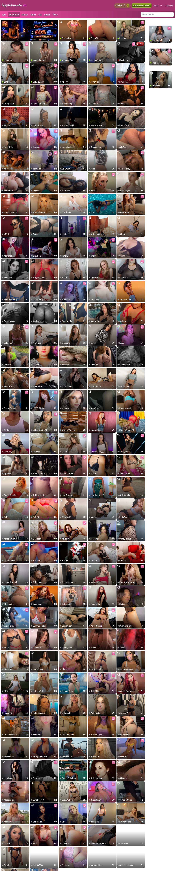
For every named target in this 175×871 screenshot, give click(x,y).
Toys (55, 14)
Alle (4, 14)
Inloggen (169, 5)
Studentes (14, 14)
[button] (157, 5)
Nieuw (24, 14)
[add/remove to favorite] (61, 22)
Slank (33, 14)
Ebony (47, 14)
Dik (40, 14)
